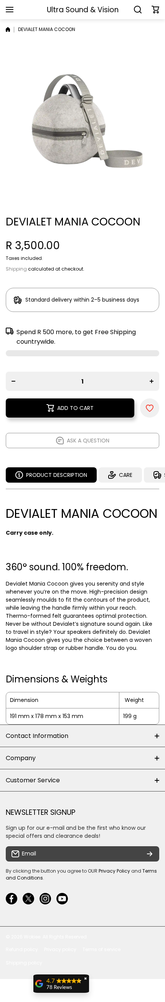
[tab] (120, 475)
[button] (155, 9)
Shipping (16, 269)
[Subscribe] (149, 854)
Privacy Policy (114, 871)
